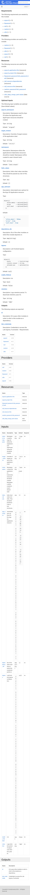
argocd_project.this (10, 73)
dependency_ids (6, 229)
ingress (3, 245)
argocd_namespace (7, 110)
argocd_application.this (11, 70)
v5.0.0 (26, 6)
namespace (5, 147)
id (2, 312)
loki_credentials (6, 324)
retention (4, 289)
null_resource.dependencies (13, 81)
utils (5, 32)
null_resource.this (9, 86)
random (6, 29)
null (5, 26)
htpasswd (7, 23)
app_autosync (5, 187)
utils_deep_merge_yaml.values (14, 94)
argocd (6, 20)
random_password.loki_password (15, 89)
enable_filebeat (6, 275)
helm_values (5, 168)
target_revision (6, 130)
